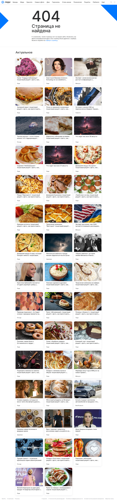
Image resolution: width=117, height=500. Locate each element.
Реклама (17, 498)
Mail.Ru (4, 498)
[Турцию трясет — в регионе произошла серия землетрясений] (29, 452)
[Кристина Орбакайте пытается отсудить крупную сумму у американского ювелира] (29, 276)
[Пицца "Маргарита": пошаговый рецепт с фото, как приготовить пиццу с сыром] (29, 188)
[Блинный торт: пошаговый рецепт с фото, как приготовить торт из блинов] (87, 335)
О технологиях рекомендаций (56, 498)
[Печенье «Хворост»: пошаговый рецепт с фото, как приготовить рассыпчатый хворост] (87, 306)
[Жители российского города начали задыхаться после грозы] (58, 247)
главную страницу (51, 40)
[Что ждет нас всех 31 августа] (58, 159)
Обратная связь (109, 498)
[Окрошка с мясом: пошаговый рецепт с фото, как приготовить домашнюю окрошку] (87, 481)
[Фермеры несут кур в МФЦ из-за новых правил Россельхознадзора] (87, 364)
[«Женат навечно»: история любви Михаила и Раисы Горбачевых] (87, 247)
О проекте (44, 498)
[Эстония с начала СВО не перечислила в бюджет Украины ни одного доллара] (87, 101)
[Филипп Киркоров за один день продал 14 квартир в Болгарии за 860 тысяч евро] (29, 481)
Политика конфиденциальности (74, 498)
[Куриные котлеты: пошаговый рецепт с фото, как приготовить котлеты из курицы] (29, 218)
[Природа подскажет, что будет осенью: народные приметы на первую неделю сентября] (29, 306)
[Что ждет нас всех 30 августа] (87, 130)
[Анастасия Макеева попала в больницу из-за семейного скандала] (58, 71)
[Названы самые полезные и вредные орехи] (29, 423)
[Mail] (2, 2)
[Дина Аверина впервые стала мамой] (87, 423)
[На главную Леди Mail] (7, 2)
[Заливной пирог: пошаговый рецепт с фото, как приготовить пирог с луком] (29, 101)
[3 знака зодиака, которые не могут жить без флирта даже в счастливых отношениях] (29, 393)
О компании (10, 498)
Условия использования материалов (94, 498)
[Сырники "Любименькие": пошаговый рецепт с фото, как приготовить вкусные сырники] (29, 159)
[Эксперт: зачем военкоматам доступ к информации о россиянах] (87, 71)
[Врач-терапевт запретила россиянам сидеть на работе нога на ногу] (58, 423)
